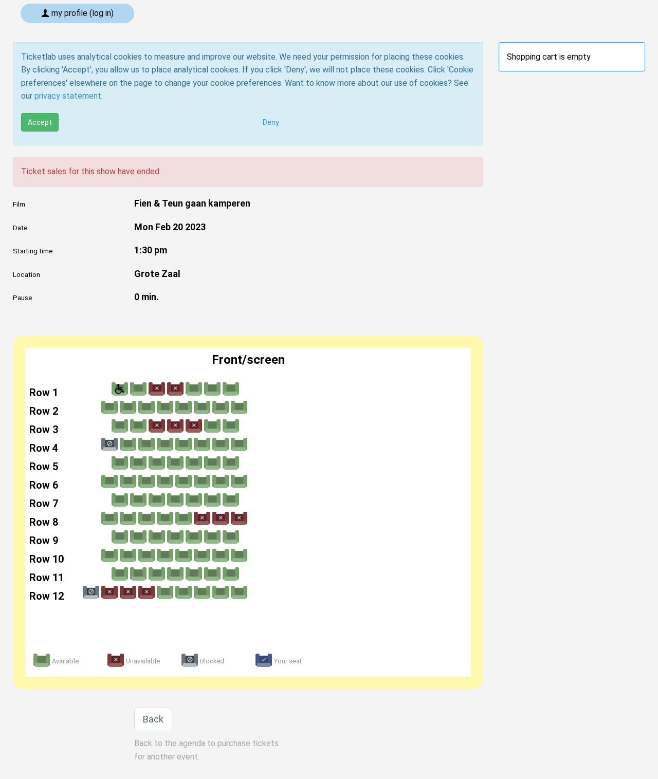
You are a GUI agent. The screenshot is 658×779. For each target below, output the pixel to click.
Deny (271, 122)
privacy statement (67, 96)
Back (153, 719)
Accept (40, 122)
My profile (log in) (81, 13)
